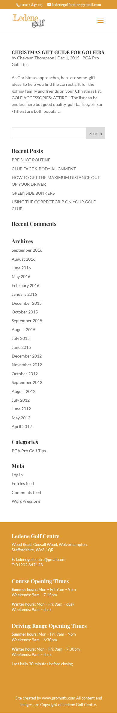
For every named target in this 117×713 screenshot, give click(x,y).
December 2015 (27, 303)
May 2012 (21, 417)
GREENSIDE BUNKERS (33, 193)
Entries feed (23, 483)
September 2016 (27, 250)
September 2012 (27, 382)
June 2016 (21, 267)
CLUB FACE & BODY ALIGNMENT (44, 168)
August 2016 (23, 259)
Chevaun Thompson (35, 57)
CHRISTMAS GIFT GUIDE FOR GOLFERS (58, 52)
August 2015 (23, 329)
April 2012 (22, 426)
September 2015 (27, 320)
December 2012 (27, 355)
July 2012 (21, 400)
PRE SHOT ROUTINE (31, 159)
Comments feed (26, 492)
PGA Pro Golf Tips (29, 450)
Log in (17, 474)
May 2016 (21, 276)
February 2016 (25, 285)
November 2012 (27, 364)
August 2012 (23, 391)
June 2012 (21, 408)
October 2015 (25, 311)
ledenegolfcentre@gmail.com (40, 559)
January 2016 (24, 294)
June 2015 (21, 347)
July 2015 (21, 338)
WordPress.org (26, 501)
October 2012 (25, 373)
